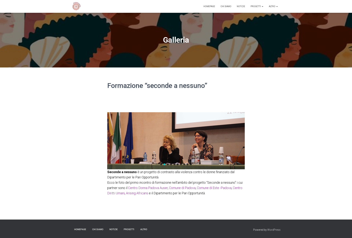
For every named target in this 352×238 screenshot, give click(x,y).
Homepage (209, 6)
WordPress (273, 229)
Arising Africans (137, 193)
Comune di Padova (182, 188)
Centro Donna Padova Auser (148, 188)
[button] (161, 164)
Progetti (256, 6)
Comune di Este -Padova (214, 188)
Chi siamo (226, 6)
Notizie (241, 6)
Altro (272, 6)
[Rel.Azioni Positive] (76, 6)
